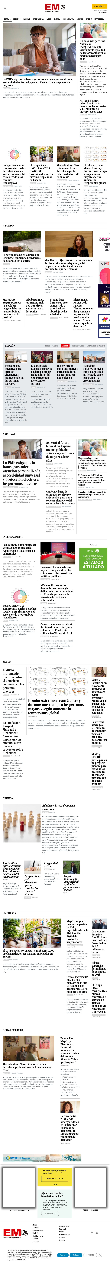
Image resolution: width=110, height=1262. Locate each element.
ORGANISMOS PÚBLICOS (85, 499)
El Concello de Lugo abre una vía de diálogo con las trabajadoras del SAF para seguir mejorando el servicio (41, 374)
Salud (86, 186)
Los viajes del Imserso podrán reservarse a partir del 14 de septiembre (92, 494)
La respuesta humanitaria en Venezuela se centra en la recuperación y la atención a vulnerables (19, 549)
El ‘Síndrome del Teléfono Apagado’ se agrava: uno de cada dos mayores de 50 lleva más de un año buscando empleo (91, 480)
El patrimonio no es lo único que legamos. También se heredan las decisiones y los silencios (21, 257)
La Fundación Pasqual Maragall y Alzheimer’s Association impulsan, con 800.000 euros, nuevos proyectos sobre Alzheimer (13, 738)
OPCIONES (90, 1255)
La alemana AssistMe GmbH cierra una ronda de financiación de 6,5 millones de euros (99, 942)
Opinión (5, 880)
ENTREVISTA (48, 272)
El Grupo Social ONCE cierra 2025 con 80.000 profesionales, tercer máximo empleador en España (41, 173)
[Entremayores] (55, 7)
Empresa (32, 183)
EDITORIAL (45, 812)
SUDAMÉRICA (44, 636)
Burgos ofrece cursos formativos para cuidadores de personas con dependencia (67, 371)
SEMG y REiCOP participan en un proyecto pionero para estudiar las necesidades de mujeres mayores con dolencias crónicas (99, 769)
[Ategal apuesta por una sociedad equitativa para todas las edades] (71, 867)
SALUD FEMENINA (97, 746)
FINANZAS (70, 995)
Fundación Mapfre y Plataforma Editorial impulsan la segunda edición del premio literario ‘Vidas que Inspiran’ (69, 1050)
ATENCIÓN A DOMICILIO (98, 1015)
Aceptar (62, 1255)
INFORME (43, 603)
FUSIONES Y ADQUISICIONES (74, 945)
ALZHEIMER (6, 756)
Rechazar (76, 1255)
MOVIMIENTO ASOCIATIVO (10, 487)
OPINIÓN (47, 869)
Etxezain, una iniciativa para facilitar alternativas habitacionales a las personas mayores (14, 374)
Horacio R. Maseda (73, 180)
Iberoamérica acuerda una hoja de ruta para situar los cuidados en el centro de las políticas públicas (56, 572)
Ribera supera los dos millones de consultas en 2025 (99, 968)
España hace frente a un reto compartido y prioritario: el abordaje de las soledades (59, 307)
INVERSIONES (95, 955)
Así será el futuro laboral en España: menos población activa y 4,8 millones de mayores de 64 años (93, 106)
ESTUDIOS (49, 463)
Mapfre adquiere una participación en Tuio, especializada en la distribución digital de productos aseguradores (77, 932)
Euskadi (65, 346)
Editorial (52, 812)
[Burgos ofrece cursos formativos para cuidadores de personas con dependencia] (68, 357)
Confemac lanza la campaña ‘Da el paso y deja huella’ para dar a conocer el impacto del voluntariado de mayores (60, 497)
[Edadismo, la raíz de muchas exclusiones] (22, 823)
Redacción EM (14, 88)
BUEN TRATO (82, 470)
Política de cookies (42, 1254)
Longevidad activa (50, 865)
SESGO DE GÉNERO (97, 787)
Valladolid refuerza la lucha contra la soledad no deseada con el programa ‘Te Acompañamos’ (93, 373)
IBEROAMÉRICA (45, 579)
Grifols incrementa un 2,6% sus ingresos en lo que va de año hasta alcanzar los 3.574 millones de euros (77, 984)
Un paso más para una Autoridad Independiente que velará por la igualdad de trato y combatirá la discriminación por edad (93, 49)
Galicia (55, 346)
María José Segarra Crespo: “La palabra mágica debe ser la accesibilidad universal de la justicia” (12, 308)
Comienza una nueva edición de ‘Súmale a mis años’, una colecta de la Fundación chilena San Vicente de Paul (56, 629)
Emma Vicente (15, 264)
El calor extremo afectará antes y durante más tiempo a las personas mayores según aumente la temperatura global (95, 174)
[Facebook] (92, 1233)
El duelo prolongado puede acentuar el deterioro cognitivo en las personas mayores (13, 680)
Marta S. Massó (58, 272)
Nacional (6, 88)
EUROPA (5, 620)
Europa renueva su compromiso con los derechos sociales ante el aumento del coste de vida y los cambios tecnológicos (14, 174)
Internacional (7, 186)
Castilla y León (78, 346)
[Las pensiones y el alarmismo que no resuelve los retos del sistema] (32, 867)
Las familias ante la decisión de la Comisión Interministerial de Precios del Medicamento (12, 870)
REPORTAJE (6, 264)
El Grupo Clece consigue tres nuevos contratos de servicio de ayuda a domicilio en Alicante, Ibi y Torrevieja (99, 998)
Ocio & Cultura (61, 180)
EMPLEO (81, 487)
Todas (47, 346)
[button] (5, 8)
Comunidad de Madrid (96, 346)
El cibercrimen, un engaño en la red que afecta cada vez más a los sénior (35, 305)
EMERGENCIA (6, 557)
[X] (97, 1233)
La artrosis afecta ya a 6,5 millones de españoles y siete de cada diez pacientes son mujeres (99, 732)
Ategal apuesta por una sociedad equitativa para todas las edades (71, 883)
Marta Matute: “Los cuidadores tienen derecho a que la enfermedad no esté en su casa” (68, 171)
